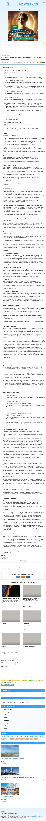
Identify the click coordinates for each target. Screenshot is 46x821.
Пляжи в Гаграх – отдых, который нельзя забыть (12, 758)
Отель (12, 738)
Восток (3, 736)
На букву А (6, 714)
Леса (25, 560)
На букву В (6, 720)
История (41, 736)
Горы (21, 736)
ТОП (32, 738)
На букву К (20, 62)
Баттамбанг (26, 623)
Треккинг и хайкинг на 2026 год (10, 598)
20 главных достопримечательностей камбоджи (9, 648)
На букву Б (6, 717)
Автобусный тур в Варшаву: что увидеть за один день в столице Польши (17, 775)
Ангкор (4, 623)
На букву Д (6, 725)
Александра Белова (6, 564)
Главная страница (8, 709)
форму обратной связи (21, 817)
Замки (31, 736)
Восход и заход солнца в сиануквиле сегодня (29, 647)
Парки (16, 738)
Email (16, 662)
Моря (7, 738)
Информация (7, 712)
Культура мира (28, 3)
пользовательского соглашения (35, 816)
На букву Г (6, 723)
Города (16, 736)
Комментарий (4, 666)
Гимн (12, 736)
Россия (21, 738)
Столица (27, 738)
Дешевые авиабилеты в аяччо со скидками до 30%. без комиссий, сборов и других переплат (31, 600)
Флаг (36, 738)
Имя (2, 662)
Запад (36, 736)
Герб (8, 736)
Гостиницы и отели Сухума (7, 796)
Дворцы (26, 736)
